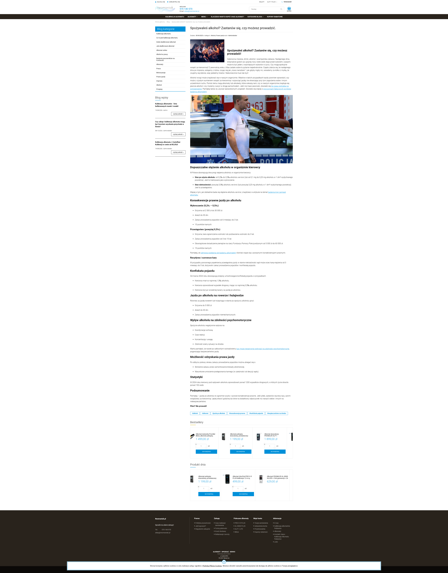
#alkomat (205, 413)
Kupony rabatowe (261, 532)
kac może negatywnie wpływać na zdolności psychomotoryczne (262, 349)
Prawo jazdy (160, 77)
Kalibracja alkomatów (224, 554)
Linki (276, 542)
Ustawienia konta (261, 526)
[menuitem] (175, 16)
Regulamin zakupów (202, 529)
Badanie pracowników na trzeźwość (165, 59)
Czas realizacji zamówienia (220, 524)
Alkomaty (159, 64)
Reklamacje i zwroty (222, 534)
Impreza (159, 81)
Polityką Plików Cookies (212, 566)
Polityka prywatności (203, 523)
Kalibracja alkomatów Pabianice (282, 527)
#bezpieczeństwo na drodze (276, 413)
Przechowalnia (260, 529)
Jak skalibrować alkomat (165, 46)
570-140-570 (163, 530)
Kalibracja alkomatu (163, 34)
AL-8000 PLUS (240, 526)
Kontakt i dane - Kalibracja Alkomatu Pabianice (281, 536)
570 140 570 (186, 8)
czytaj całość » (178, 114)
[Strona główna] (165, 9)
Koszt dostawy (220, 531)
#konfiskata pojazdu (256, 413)
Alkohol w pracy (162, 54)
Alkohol (159, 85)
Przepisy (159, 89)
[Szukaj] (281, 9)
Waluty (261, 2)
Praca (158, 68)
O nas (276, 523)
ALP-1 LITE (239, 529)
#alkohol (195, 413)
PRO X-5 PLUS (240, 523)
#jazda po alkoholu (218, 413)
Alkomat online (161, 50)
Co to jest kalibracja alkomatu (167, 38)
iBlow (237, 532)
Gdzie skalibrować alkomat (166, 42)
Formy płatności (221, 528)
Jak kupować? (200, 526)
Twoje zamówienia (261, 523)
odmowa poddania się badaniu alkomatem (218, 253)
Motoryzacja (160, 73)
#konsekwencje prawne (237, 413)
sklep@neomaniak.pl (191, 11)
